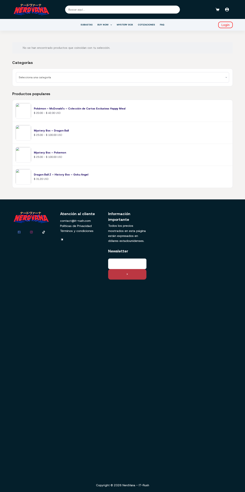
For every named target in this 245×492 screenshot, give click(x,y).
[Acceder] (227, 9)
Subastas (87, 24)
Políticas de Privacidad (76, 226)
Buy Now (103, 24)
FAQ (162, 24)
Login (225, 25)
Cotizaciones (146, 24)
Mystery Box (125, 24)
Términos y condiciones (76, 231)
